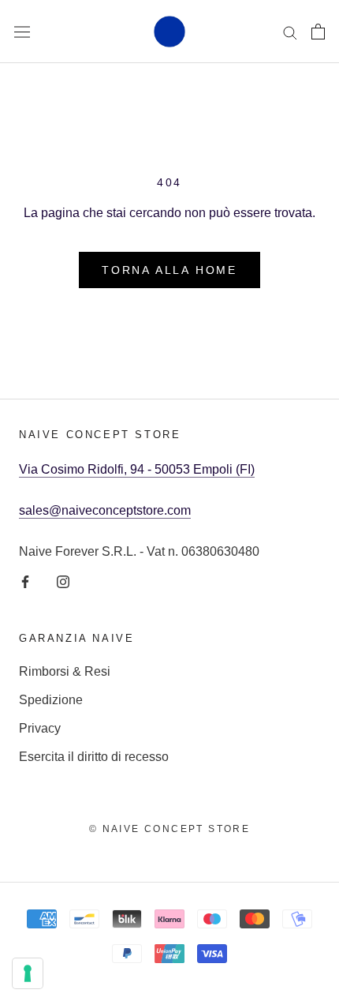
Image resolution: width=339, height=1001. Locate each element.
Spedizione (51, 700)
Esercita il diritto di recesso (94, 756)
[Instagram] (63, 581)
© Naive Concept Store (169, 828)
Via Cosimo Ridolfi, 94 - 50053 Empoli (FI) (137, 469)
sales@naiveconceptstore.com (105, 510)
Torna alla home (169, 270)
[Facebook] (25, 581)
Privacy (40, 728)
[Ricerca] (290, 31)
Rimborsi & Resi (64, 671)
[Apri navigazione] (22, 31)
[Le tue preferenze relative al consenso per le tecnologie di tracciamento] (28, 973)
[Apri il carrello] (318, 31)
